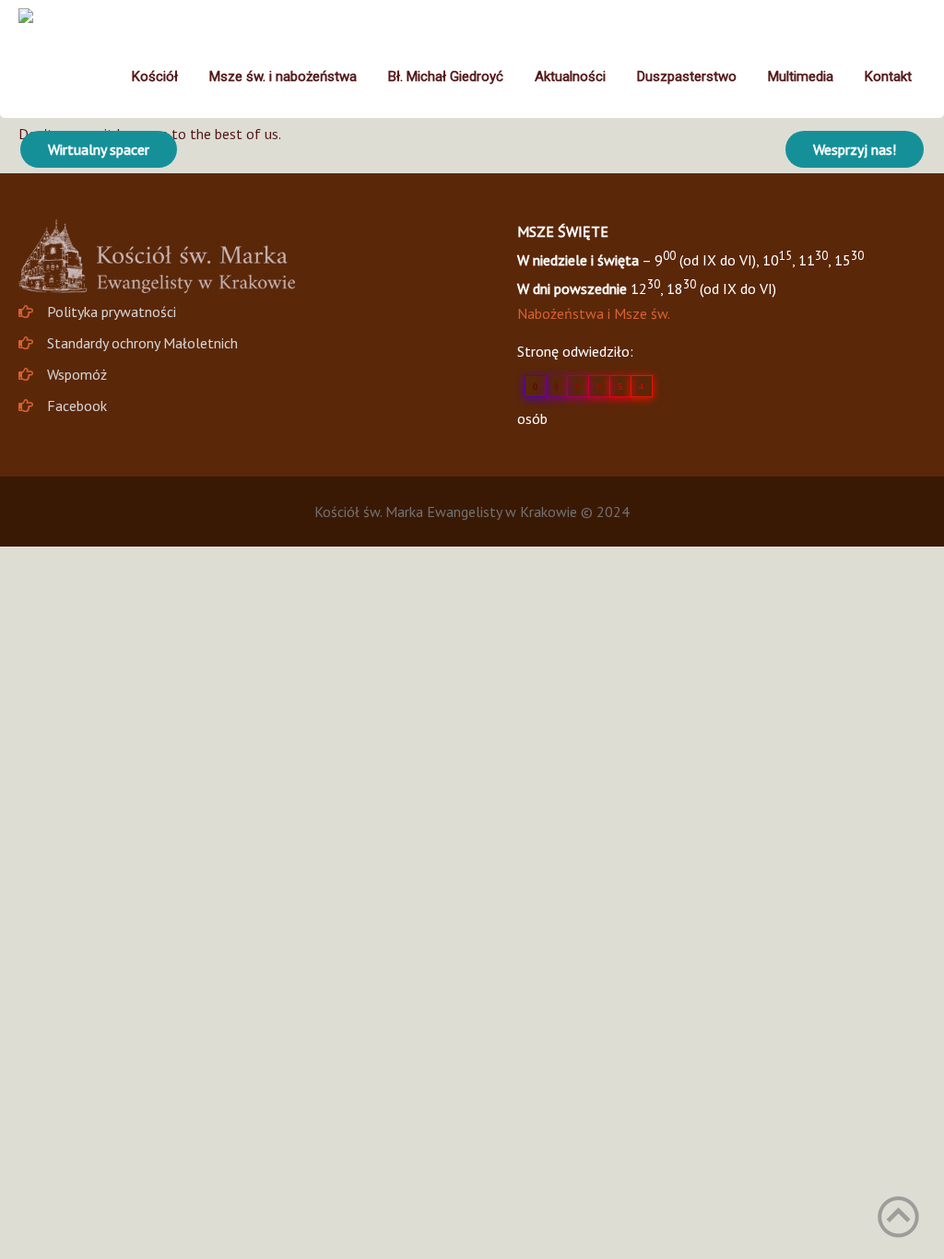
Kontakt (888, 76)
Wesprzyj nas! (854, 149)
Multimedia (800, 76)
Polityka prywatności (111, 311)
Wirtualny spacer (98, 149)
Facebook (77, 405)
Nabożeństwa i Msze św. (593, 313)
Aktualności (570, 76)
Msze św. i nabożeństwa (283, 76)
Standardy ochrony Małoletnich (142, 343)
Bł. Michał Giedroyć (445, 76)
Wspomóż (77, 374)
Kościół (155, 76)
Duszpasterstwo (687, 76)
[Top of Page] (898, 1217)
